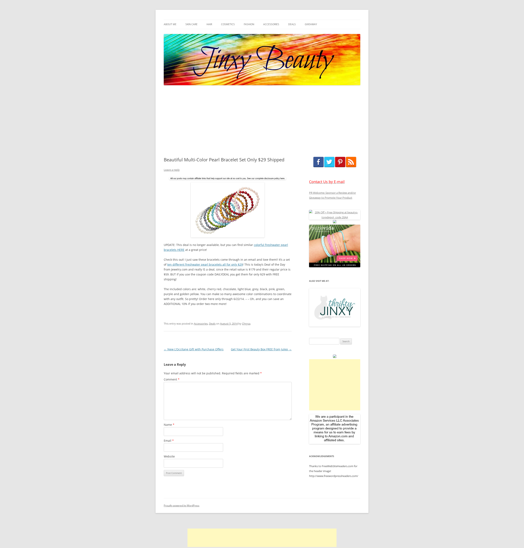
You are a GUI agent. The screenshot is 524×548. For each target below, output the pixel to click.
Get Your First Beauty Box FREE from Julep (261, 349)
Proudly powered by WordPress (181, 505)
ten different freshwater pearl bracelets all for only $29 (205, 264)
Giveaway (311, 24)
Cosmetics (228, 24)
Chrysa (246, 323)
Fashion (249, 24)
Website (169, 456)
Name (169, 425)
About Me (170, 24)
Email (169, 441)
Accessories (271, 24)
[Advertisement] (262, 121)
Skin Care (191, 24)
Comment (172, 379)
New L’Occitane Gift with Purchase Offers (194, 349)
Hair (209, 24)
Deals (292, 24)
